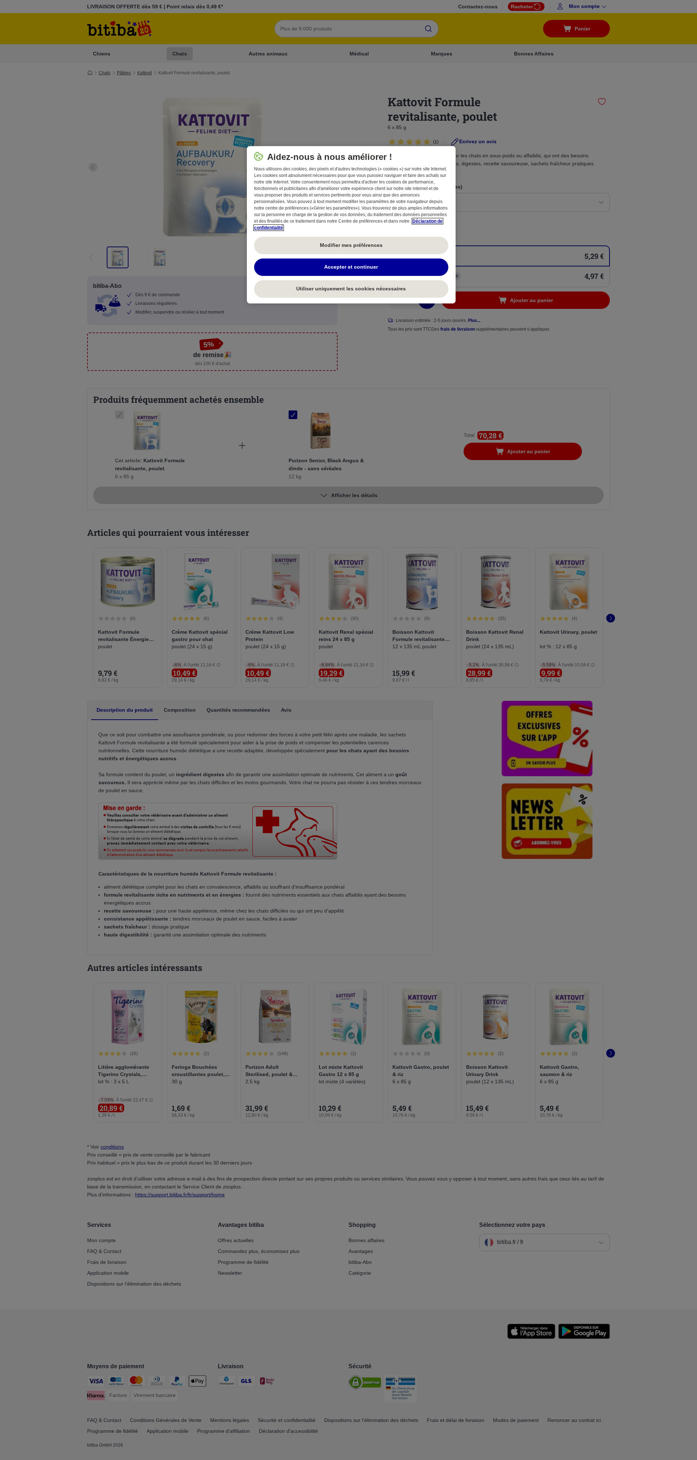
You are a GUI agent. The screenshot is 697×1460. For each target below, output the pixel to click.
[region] (351, 224)
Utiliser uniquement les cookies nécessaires (351, 288)
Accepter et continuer (351, 267)
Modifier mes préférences (351, 245)
